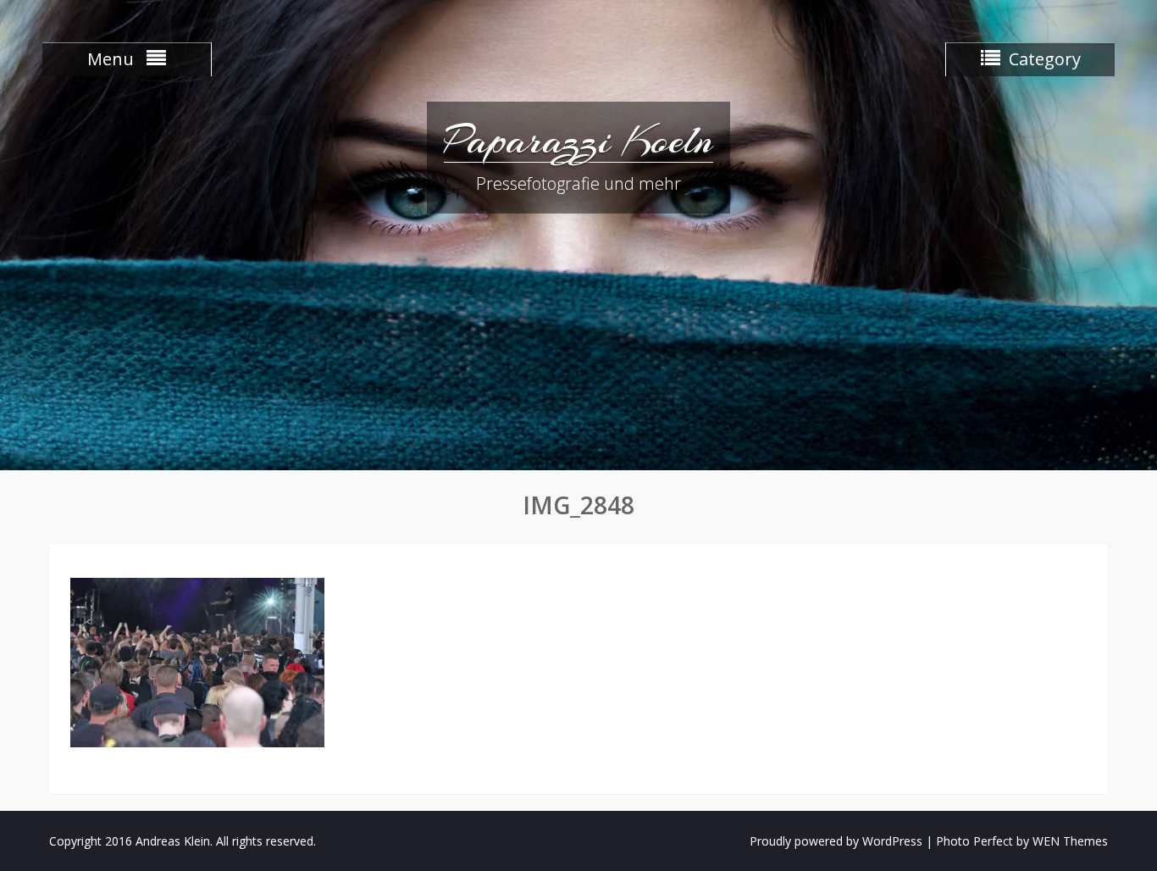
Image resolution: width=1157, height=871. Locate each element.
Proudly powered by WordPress (836, 841)
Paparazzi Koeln (578, 140)
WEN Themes (1070, 841)
